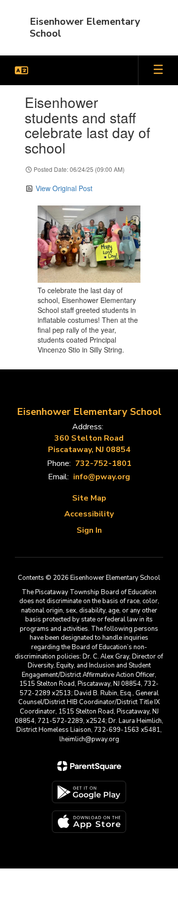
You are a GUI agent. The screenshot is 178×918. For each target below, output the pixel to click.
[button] (21, 70)
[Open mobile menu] (158, 70)
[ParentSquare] (89, 766)
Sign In (89, 530)
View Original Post (64, 188)
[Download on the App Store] (89, 822)
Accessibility (89, 514)
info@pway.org (101, 476)
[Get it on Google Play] (89, 792)
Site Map (89, 498)
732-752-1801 (103, 463)
